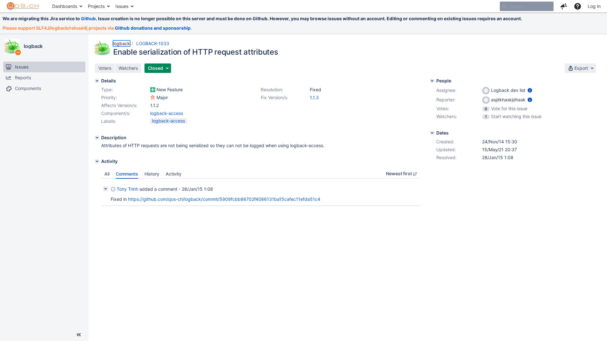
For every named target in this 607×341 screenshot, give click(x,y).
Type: (107, 89)
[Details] (97, 81)
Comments (127, 173)
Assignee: (446, 90)
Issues (121, 6)
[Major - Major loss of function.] (152, 97)
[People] (432, 81)
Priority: (109, 97)
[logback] (12, 46)
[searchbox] (527, 6)
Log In (594, 6)
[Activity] (97, 161)
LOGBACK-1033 (152, 43)
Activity (173, 173)
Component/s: (115, 113)
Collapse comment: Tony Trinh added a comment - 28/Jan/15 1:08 (105, 188)
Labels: (108, 121)
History (151, 173)
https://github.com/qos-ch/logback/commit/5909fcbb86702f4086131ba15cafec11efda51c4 (224, 199)
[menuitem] (67, 6)
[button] (564, 6)
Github (88, 18)
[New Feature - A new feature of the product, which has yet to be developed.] (152, 89)
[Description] (97, 137)
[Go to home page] (23, 6)
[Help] (578, 6)
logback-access (166, 113)
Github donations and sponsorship (153, 28)
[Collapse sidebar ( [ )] (78, 334)
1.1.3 (314, 97)
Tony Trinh (127, 189)
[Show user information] (529, 90)
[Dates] (432, 133)
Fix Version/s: (274, 97)
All (106, 173)
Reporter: (446, 99)
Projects (96, 6)
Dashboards (64, 6)
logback (33, 46)
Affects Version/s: (119, 105)
